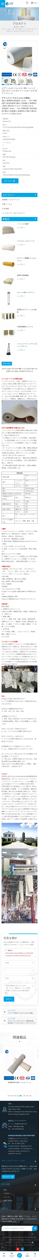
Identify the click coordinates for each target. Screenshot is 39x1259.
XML (21, 1245)
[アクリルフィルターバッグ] (9, 247)
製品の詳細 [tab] (6, 363)
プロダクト (7, 1193)
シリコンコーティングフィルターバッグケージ (27, 345)
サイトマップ (14, 1245)
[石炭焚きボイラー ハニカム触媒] (9, 315)
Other (22, 27)
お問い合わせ (8, 181)
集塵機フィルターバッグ (10, 199)
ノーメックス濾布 (23, 224)
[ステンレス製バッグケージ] (9, 298)
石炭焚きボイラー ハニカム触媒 (26, 310)
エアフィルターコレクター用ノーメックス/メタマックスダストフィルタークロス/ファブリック (19, 954)
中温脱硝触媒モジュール (25, 326)
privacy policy (29, 1245)
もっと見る (20, 228)
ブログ (6, 1245)
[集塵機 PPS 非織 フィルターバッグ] (19, 1064)
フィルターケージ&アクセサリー (13, 213)
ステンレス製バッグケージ (25, 292)
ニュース (6, 1197)
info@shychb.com (20, 1124)
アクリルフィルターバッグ (25, 241)
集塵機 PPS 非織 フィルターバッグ (19, 1082)
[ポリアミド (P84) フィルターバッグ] (9, 264)
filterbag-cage (18, 1126)
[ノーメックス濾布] (9, 230)
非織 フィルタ (7, 204)
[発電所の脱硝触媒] (9, 281)
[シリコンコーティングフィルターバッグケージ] (9, 350)
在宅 (17, 27)
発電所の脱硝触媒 (23, 275)
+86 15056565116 (17, 1129)
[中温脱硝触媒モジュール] (9, 332)
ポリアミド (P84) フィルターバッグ (27, 259)
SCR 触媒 (5, 208)
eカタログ (6, 1176)
